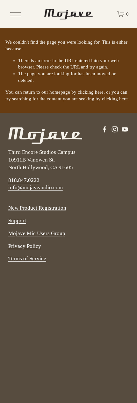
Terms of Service (27, 258)
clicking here (91, 92)
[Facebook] (104, 129)
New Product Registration (37, 208)
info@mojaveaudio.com (35, 187)
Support (17, 221)
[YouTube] (125, 129)
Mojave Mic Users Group (36, 233)
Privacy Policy (24, 246)
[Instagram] (115, 129)
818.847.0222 (24, 180)
